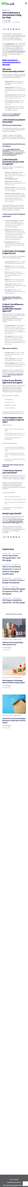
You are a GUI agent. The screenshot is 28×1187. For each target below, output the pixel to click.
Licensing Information (14, 1182)
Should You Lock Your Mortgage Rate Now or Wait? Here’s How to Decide (13, 720)
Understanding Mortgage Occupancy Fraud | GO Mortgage (13, 591)
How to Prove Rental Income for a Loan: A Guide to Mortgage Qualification (11, 570)
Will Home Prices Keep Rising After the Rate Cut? (12, 643)
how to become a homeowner (16, 51)
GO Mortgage (7, 20)
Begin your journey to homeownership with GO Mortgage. (11, 62)
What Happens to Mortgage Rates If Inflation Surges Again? (13, 681)
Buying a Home (6, 10)
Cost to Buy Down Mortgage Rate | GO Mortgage (11, 557)
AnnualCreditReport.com (11, 179)
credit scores (10, 44)
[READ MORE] (14, 628)
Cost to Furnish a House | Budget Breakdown (13, 581)
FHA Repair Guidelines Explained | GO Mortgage (13, 601)
